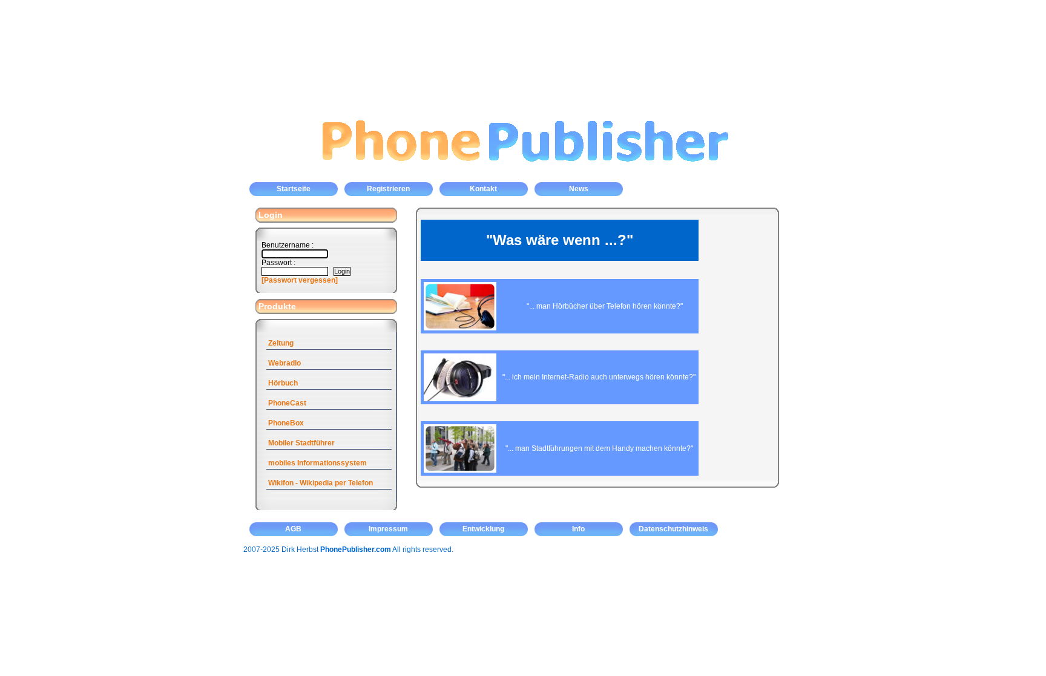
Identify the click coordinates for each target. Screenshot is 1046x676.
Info (578, 529)
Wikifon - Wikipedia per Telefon (320, 483)
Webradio (284, 363)
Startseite (294, 189)
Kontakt (483, 189)
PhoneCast (287, 403)
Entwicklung (483, 529)
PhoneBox (286, 423)
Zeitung (281, 343)
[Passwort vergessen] (300, 280)
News (578, 189)
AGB (293, 529)
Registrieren (388, 189)
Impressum (388, 529)
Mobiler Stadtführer (301, 443)
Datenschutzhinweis (673, 529)
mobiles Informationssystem (317, 463)
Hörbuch (283, 383)
